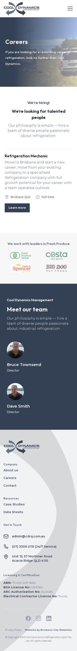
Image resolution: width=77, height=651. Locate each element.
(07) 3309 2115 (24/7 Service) (34, 546)
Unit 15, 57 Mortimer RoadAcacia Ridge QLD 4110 (32, 558)
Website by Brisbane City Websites (48, 629)
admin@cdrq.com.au (28, 536)
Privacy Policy (13, 629)
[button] (69, 8)
